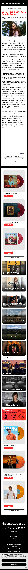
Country (8, 159)
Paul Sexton (5, 18)
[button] (14, 183)
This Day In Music (14, 536)
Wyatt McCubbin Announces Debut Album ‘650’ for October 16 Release (13, 74)
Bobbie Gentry (8, 156)
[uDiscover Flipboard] (19, 528)
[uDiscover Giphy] (25, 528)
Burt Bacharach (19, 156)
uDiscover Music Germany (14, 551)
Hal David (14, 161)
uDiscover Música (14, 546)
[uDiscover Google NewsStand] (22, 528)
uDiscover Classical (14, 540)
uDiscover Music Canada (14, 548)
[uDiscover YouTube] (14, 528)
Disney (14, 538)
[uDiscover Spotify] (16, 528)
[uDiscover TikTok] (11, 528)
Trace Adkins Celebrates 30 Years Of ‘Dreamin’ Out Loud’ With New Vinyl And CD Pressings (14, 83)
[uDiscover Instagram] (8, 528)
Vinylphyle (14, 534)
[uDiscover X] (5, 528)
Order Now (8, 195)
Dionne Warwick (18, 159)
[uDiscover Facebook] (3, 528)
